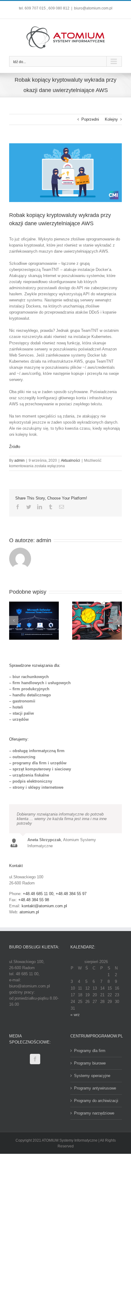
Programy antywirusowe (95, 1088)
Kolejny (111, 119)
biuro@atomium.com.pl (93, 8)
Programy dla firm (89, 1050)
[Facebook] (35, 1059)
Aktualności (70, 460)
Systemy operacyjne (92, 1075)
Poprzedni (90, 119)
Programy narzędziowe (94, 1113)
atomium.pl (29, 912)
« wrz (75, 1014)
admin (19, 460)
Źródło (14, 446)
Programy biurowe (90, 1063)
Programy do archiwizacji (96, 1100)
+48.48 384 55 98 (33, 900)
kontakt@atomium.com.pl (44, 906)
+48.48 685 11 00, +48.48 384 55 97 (55, 893)
